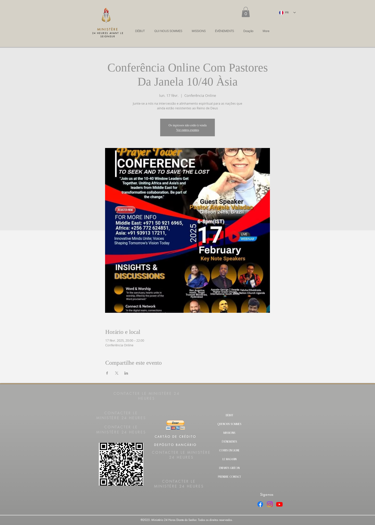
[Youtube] (279, 504)
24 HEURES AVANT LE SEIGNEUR (107, 34)
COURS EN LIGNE (229, 450)
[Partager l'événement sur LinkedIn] (126, 373)
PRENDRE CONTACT (229, 477)
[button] (245, 12)
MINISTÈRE (107, 29)
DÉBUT (229, 415)
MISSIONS (229, 433)
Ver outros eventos (187, 130)
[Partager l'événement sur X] (117, 373)
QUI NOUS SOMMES (229, 424)
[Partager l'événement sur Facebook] (107, 373)
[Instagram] (270, 504)
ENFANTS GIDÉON (229, 468)
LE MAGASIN (229, 459)
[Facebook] (260, 504)
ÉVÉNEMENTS (229, 441)
